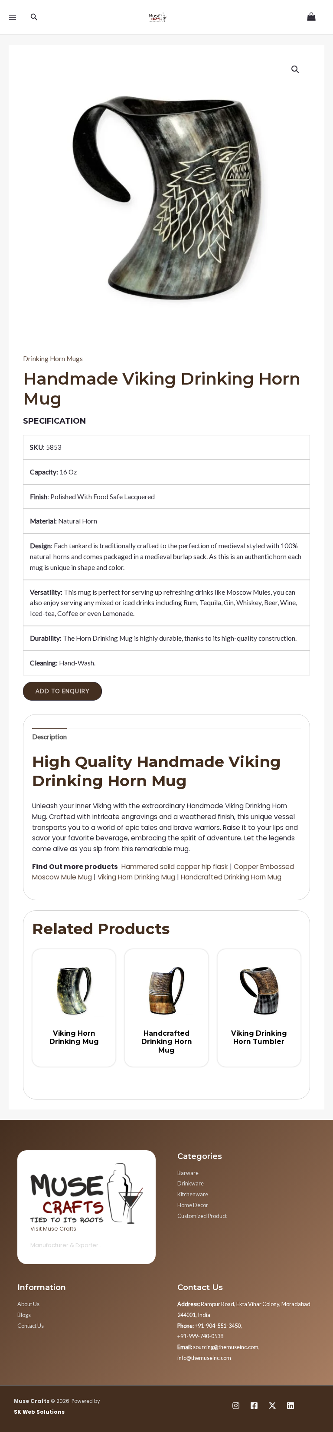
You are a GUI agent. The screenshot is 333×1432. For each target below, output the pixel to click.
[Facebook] (254, 1405)
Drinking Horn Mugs (53, 358)
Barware (188, 1172)
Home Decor (192, 1205)
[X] (272, 1405)
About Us (28, 1303)
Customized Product (202, 1215)
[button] (295, 69)
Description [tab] (49, 737)
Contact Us (30, 1325)
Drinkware (190, 1183)
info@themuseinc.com (204, 1357)
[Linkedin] (290, 1405)
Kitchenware (192, 1194)
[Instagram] (236, 1405)
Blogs (24, 1314)
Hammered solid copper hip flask (174, 866)
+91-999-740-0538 (200, 1336)
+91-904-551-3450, (209, 1325)
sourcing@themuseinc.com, (218, 1346)
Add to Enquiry (62, 691)
